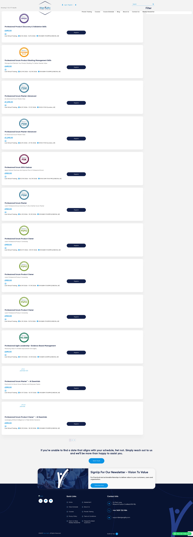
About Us (126, 11)
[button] (181, 533)
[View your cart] (76, 5)
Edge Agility (46, 533)
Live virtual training (11, 36)
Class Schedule (73, 507)
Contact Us (135, 11)
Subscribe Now (99, 485)
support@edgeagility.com (121, 517)
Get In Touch (96, 461)
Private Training (87, 11)
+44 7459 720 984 (120, 510)
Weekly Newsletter (148, 11)
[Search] (153, 4)
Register (76, 32)
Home (70, 502)
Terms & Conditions (90, 516)
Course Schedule (108, 11)
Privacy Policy (73, 516)
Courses (97, 11)
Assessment (87, 502)
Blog (118, 11)
